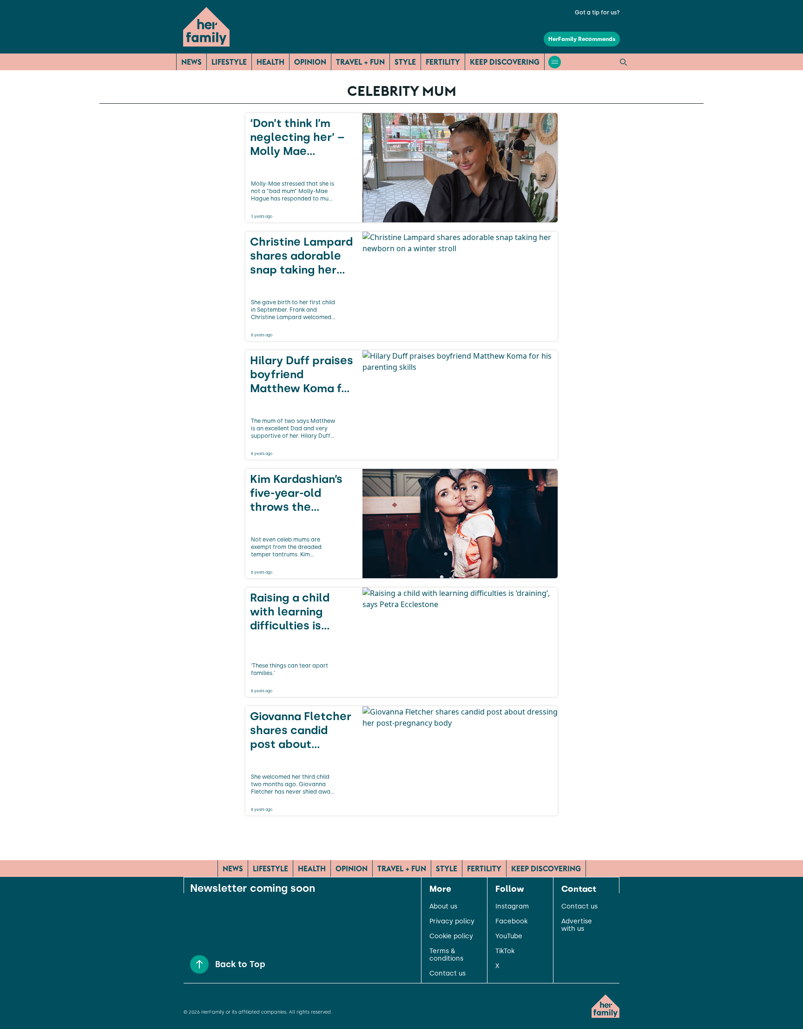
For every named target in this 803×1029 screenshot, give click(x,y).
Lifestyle (229, 62)
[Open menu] (554, 62)
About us (443, 906)
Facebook (511, 921)
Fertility (443, 62)
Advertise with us (576, 925)
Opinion (310, 62)
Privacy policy (451, 921)
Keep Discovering (505, 62)
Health (270, 62)
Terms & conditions (446, 955)
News (191, 62)
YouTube (508, 936)
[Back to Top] (199, 964)
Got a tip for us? (597, 12)
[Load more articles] (401, 836)
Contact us (447, 973)
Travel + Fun (360, 62)
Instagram (512, 906)
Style (405, 62)
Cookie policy (451, 936)
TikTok (504, 951)
